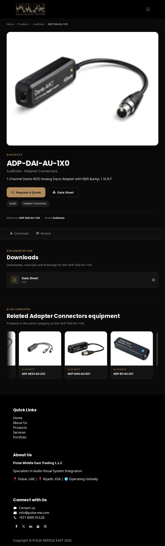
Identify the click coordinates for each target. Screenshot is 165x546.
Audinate (38, 24)
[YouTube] (38, 526)
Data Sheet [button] (65, 192)
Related (46, 233)
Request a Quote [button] (28, 192)
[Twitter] (23, 526)
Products (23, 24)
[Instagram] (45, 526)
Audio (12, 203)
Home (10, 24)
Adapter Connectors (34, 203)
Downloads (21, 233)
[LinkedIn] (31, 526)
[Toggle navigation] (148, 9)
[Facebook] (16, 526)
